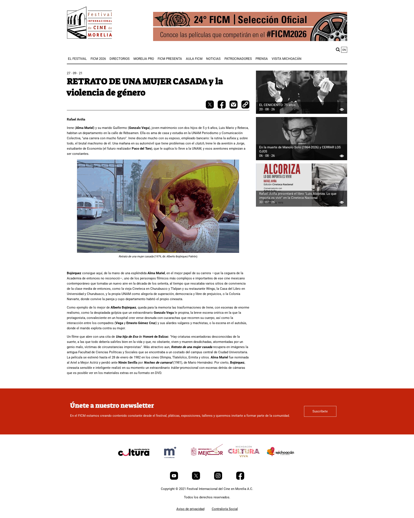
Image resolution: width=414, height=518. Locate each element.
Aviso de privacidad (190, 509)
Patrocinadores (238, 59)
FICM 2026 (98, 59)
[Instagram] (218, 479)
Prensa (262, 59)
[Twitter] (196, 479)
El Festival (77, 59)
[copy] (245, 104)
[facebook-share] (222, 107)
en (344, 49)
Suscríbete (320, 411)
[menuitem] (77, 59)
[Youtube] (174, 479)
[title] (134, 462)
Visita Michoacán (286, 59)
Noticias (213, 59)
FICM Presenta (170, 59)
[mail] (233, 107)
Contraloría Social (225, 509)
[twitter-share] (210, 107)
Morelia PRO (143, 59)
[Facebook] (240, 479)
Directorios (120, 59)
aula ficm (194, 59)
